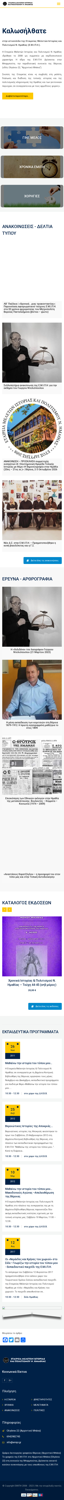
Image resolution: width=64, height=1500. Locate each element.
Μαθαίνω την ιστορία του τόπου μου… (28, 1063)
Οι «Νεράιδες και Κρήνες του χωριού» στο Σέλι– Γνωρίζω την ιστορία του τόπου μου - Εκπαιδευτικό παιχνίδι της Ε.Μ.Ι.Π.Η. (31, 1263)
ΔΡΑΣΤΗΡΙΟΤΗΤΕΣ (43, 1399)
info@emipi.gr (14, 1442)
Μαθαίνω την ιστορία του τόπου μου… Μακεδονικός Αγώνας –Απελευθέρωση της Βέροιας (29, 1192)
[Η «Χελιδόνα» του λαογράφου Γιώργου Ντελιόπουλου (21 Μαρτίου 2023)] (32, 617)
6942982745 (13, 1436)
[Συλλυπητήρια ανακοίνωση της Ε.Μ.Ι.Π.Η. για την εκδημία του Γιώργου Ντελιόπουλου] (32, 353)
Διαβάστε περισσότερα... (17, 96)
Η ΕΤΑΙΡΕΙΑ (10, 1399)
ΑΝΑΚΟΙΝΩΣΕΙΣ (12, 1410)
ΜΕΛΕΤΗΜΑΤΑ (41, 1405)
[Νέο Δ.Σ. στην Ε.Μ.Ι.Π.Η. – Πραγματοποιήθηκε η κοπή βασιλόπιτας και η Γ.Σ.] (32, 510)
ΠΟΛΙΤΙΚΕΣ (39, 1410)
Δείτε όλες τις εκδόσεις (47, 1006)
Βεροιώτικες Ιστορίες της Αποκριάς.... (29, 1126)
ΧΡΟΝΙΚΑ (9, 1405)
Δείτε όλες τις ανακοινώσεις (45, 560)
